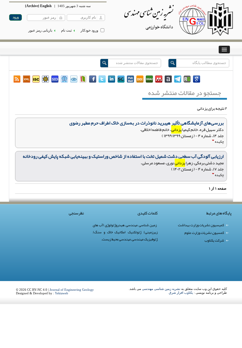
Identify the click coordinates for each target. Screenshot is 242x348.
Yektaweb (61, 293)
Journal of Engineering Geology (72, 289)
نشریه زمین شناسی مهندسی (161, 288)
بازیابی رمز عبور (40, 30)
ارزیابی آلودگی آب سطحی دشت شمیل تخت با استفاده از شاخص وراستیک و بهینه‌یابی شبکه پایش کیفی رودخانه (123, 156)
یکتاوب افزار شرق (181, 292)
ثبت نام (66, 30)
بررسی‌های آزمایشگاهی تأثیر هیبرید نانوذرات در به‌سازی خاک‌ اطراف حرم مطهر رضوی (146, 123)
